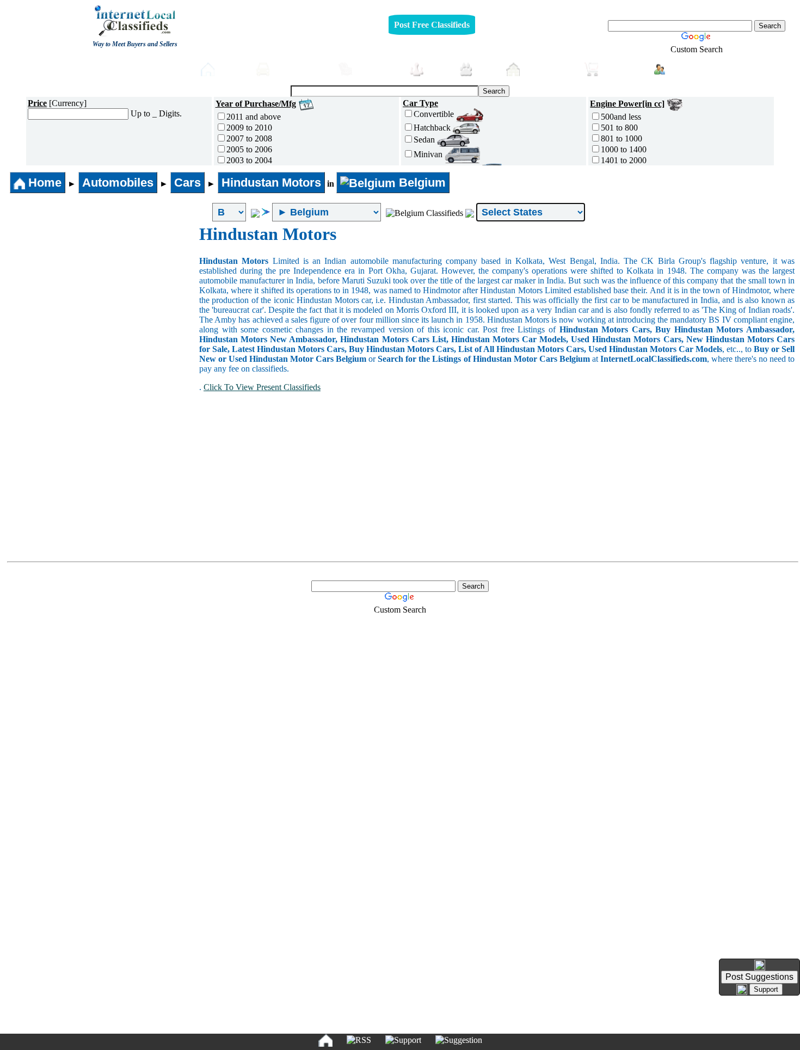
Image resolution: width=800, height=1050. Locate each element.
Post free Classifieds (148, 68)
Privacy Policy (333, 1021)
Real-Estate (549, 68)
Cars (187, 182)
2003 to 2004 (249, 160)
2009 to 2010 (249, 127)
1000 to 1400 (624, 149)
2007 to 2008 (249, 138)
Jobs (438, 68)
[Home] (325, 1040)
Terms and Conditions (425, 1021)
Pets (486, 68)
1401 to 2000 (624, 160)
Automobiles (301, 68)
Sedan (425, 139)
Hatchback (433, 127)
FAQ (484, 1021)
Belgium (421, 182)
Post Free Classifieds (432, 24)
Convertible (435, 114)
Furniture (378, 68)
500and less (621, 116)
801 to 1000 (621, 138)
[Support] (403, 1040)
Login (682, 68)
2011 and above (253, 116)
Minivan (429, 154)
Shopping (623, 68)
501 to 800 (619, 127)
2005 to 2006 (249, 149)
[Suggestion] (458, 1040)
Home (232, 68)
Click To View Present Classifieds (262, 387)
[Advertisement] (102, 306)
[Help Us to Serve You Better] (759, 965)
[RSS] (359, 1040)
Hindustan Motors (271, 182)
